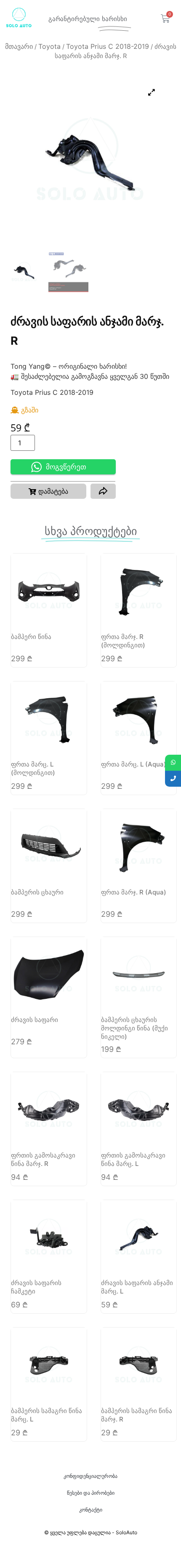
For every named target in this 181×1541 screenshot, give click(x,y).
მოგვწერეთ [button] (66, 467)
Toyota (49, 46)
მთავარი (19, 46)
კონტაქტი (90, 1509)
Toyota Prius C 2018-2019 (107, 46)
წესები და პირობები (90, 1493)
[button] (48, 491)
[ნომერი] (173, 779)
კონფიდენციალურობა (90, 1476)
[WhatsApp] (173, 763)
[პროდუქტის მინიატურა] (151, 92)
